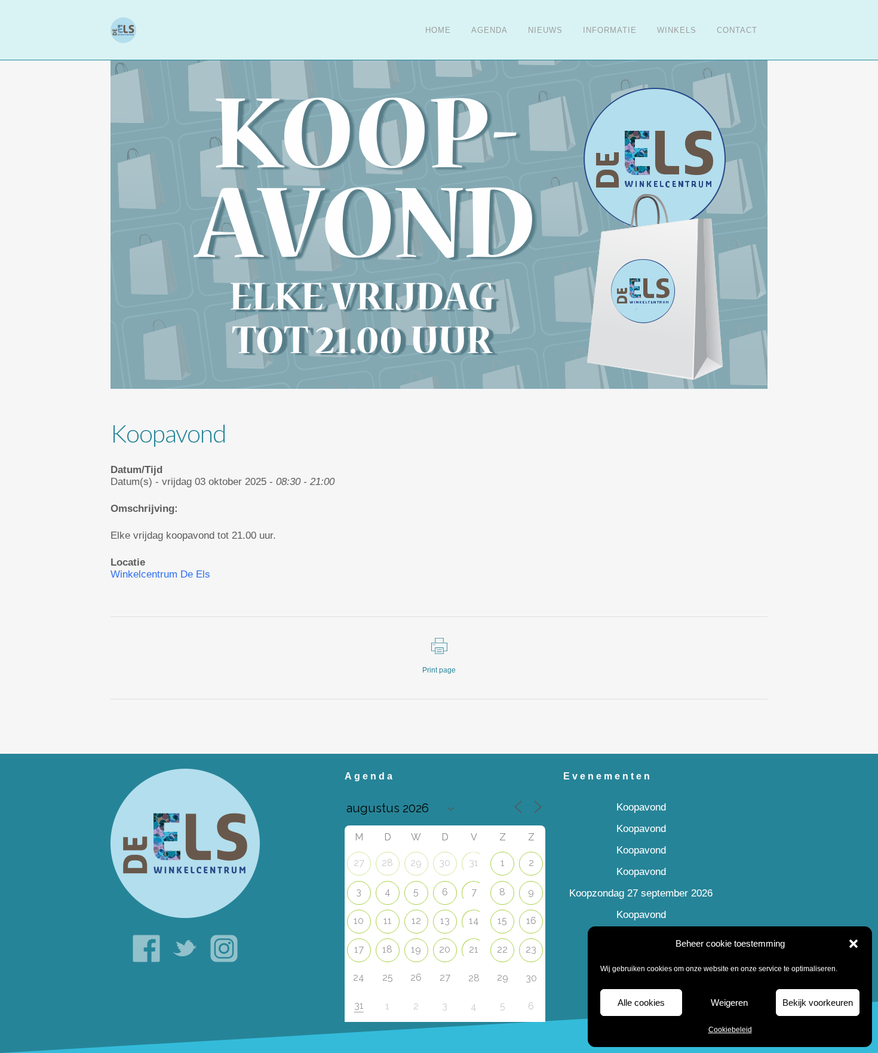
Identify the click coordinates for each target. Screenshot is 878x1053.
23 (531, 949)
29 (416, 862)
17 (359, 949)
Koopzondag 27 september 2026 (641, 893)
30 (444, 862)
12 (416, 920)
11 (387, 920)
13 (445, 920)
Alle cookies (641, 1002)
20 (444, 949)
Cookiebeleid (730, 1030)
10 (359, 920)
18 (387, 949)
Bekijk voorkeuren (817, 1002)
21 (473, 949)
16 (531, 920)
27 (359, 862)
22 (502, 949)
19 (416, 949)
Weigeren (729, 1002)
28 (387, 862)
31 (473, 862)
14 (474, 920)
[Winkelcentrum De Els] (185, 843)
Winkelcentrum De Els (160, 574)
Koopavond (641, 807)
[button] (853, 944)
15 (502, 920)
